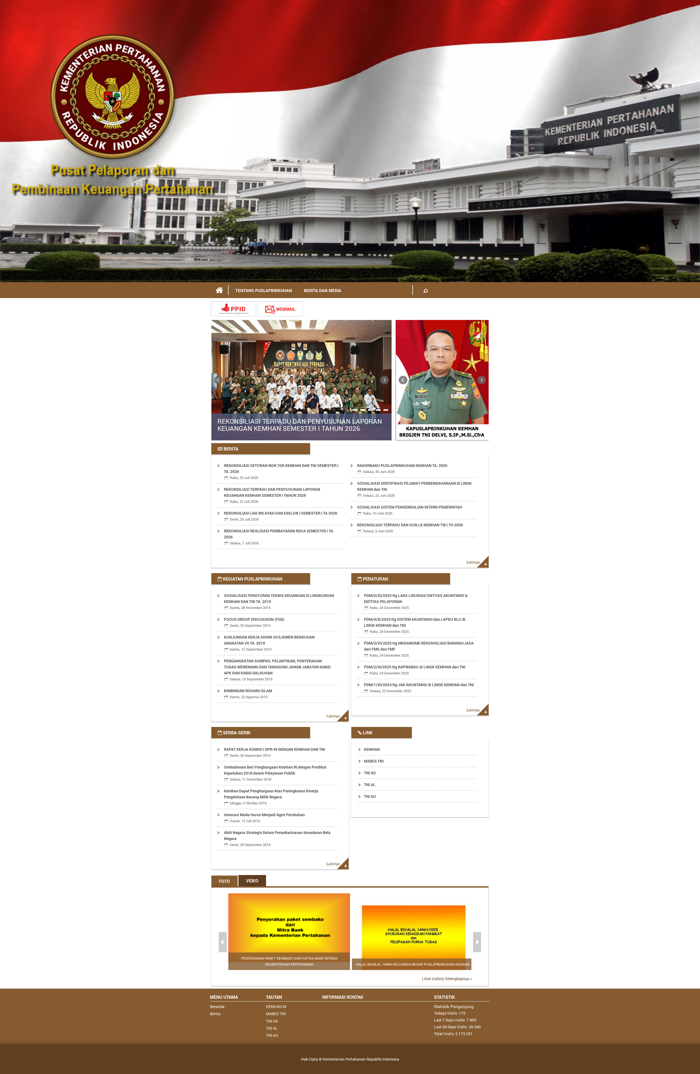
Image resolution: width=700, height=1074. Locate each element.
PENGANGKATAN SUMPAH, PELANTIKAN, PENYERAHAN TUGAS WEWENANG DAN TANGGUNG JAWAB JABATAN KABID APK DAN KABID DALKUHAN (277, 670)
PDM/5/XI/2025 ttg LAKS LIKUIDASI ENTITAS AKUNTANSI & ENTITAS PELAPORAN (416, 601)
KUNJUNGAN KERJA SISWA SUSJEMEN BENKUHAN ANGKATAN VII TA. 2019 (269, 643)
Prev (218, 380)
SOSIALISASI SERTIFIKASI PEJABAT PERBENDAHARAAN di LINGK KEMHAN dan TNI (414, 489)
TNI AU (370, 796)
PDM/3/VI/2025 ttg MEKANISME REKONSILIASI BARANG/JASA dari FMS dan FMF (419, 649)
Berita (215, 1013)
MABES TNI (374, 761)
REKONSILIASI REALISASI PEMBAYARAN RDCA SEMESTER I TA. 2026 (279, 536)
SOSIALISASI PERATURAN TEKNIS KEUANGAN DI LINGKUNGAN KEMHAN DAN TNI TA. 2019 (279, 601)
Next (384, 380)
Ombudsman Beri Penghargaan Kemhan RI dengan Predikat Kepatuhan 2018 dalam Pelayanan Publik (275, 773)
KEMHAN (372, 749)
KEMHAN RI (276, 1006)
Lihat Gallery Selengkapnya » (447, 978)
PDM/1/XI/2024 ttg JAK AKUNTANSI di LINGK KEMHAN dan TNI (419, 687)
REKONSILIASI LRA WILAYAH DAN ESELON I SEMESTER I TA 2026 (280, 516)
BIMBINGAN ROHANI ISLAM (248, 693)
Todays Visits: (446, 1013)
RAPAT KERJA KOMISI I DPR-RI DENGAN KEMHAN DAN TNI (274, 752)
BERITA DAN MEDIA (322, 290)
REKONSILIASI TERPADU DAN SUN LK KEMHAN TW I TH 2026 (410, 527)
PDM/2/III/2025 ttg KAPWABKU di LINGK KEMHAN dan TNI (414, 669)
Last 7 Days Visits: (450, 1020)
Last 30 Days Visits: (451, 1026)
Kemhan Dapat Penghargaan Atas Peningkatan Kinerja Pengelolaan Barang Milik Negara (271, 797)
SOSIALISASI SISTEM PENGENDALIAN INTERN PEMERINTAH (409, 510)
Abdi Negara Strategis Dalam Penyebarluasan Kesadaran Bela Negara (277, 838)
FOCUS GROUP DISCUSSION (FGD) (254, 622)
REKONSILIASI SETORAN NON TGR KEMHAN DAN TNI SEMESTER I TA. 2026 (281, 471)
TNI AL (369, 784)
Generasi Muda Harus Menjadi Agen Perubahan (264, 817)
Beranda (217, 1006)
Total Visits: (444, 1033)
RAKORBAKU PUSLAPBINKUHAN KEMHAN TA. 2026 (402, 468)
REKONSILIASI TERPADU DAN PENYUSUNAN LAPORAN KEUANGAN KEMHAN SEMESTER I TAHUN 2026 (299, 425)
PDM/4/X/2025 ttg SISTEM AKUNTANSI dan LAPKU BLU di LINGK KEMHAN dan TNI (414, 625)
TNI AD (370, 772)
